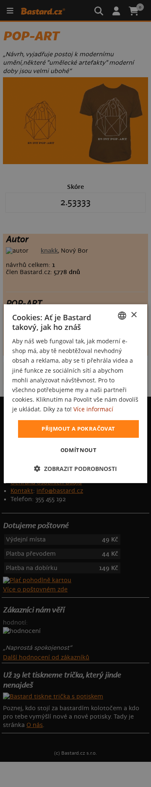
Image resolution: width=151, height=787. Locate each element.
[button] (75, 469)
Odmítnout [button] (78, 450)
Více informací (93, 409)
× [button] (133, 315)
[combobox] (122, 315)
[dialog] (75, 393)
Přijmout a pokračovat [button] (78, 428)
